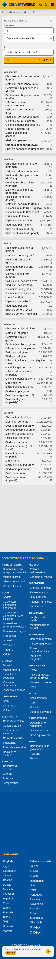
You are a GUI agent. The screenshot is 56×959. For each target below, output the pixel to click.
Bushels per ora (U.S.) (18, 309)
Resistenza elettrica (9, 753)
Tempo (34, 758)
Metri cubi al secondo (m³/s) (22, 84)
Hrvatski (8, 926)
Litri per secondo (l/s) (17, 128)
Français (8, 912)
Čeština (7, 880)
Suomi (7, 907)
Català (7, 875)
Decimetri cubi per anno (19, 425)
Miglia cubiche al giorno (19, 386)
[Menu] (52, 4)
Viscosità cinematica (9, 684)
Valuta (6, 654)
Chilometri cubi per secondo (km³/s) (22, 78)
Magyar (7, 930)
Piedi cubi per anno (16, 442)
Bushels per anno (15, 473)
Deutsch (8, 889)
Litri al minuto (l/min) (17, 216)
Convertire (9, 25)
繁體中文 (35, 932)
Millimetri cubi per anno (19, 433)
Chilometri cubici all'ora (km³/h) (19, 249)
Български (9, 870)
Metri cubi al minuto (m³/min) (22, 171)
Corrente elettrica (13, 738)
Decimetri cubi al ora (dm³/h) (17, 261)
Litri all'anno (12, 460)
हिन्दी (5, 921)
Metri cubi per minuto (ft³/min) (22, 204)
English (11, 952)
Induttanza (9, 742)
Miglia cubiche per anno (19, 464)
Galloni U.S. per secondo (20, 120)
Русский (35, 899)
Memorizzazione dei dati (39, 626)
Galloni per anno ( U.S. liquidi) (19, 448)
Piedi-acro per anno (17, 469)
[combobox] (26, 38)
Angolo (7, 597)
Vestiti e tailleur (12, 586)
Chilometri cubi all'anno (19, 417)
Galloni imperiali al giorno (20, 378)
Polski (33, 890)
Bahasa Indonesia (40, 861)
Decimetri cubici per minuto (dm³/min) (21, 177)
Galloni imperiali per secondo (22, 124)
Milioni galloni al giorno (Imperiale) (19, 373)
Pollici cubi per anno (17, 437)
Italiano (34, 866)
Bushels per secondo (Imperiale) (24, 148)
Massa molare (11, 669)
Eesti (6, 903)
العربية (6, 866)
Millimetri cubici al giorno (20, 348)
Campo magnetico (41, 638)
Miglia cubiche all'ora (17, 301)
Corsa (33, 702)
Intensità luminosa (41, 601)
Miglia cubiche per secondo (16, 134)
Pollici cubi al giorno (17, 352)
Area (6, 700)
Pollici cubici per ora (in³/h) (21, 281)
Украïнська (36, 917)
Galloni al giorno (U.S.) (19, 367)
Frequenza (9, 635)
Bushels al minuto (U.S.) (19, 229)
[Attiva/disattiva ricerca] (40, 4)
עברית (6, 917)
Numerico (8, 640)
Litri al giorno (13, 382)
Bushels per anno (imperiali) (15, 479)
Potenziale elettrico (14, 747)
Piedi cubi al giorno (16, 356)
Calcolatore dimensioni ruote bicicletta (13, 615)
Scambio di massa (41, 576)
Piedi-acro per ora (16, 305)
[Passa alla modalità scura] (46, 4)
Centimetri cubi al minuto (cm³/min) (20, 184)
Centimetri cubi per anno (20, 429)
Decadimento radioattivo (38, 724)
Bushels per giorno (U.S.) (20, 395)
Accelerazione (38, 697)
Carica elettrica (12, 725)
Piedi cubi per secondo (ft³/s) (22, 116)
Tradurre (8, 649)
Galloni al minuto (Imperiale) (22, 212)
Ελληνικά (8, 893)
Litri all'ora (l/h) (14, 297)
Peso (33, 687)
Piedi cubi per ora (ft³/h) (19, 285)
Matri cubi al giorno (16, 333)
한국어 (34, 876)
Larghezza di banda (37, 619)
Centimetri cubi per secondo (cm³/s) (22, 97)
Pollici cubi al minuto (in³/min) (17, 198)
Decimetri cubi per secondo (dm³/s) (21, 90)
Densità (7, 665)
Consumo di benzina (10, 768)
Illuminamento (38, 597)
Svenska (35, 908)
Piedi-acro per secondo (19, 140)
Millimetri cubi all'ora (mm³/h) (17, 275)
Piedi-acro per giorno (17, 391)
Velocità (34, 707)
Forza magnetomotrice (39, 650)
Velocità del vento (40, 711)
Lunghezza (9, 705)
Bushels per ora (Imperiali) (21, 313)
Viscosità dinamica (14, 690)
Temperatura (10, 783)
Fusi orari (35, 753)
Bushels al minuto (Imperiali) (22, 233)
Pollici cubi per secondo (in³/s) (19, 111)
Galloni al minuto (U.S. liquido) (23, 208)
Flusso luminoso (39, 592)
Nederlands (37, 880)
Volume (7, 710)
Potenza (8, 778)
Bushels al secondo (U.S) (21, 144)
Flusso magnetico (40, 643)
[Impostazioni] (51, 20)
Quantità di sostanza (9, 676)
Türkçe (34, 913)
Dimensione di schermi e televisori (14, 625)
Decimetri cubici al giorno (16, 339)
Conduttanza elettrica (10, 732)
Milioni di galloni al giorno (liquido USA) (25, 362)
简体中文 (35, 927)
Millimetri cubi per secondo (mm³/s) (15, 104)
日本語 (34, 870)
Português (36, 894)
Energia (7, 773)
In (5, 47)
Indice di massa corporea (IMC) (39, 676)
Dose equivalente (40, 735)
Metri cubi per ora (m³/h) (19, 255)
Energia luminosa (40, 587)
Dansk (7, 884)
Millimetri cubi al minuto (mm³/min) (19, 191)
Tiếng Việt (36, 922)
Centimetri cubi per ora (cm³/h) (19, 268)
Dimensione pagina (14, 631)
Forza (33, 670)
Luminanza (36, 606)
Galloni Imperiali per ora (19, 293)
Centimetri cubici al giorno (20, 344)
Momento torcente (41, 682)
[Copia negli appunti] (7, 60)
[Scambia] (51, 45)
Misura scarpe (11, 576)
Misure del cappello (14, 581)
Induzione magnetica (36, 658)
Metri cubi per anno (16, 421)
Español (8, 898)
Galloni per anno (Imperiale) (15, 455)
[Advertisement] (28, 517)
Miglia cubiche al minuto (19, 220)
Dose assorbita (39, 730)
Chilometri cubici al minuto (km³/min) (21, 165)
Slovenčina (36, 903)
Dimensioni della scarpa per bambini (14, 571)
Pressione (9, 645)
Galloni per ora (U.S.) (18, 289)
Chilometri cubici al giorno (20, 328)
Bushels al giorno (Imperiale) (15, 401)
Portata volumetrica (37, 571)
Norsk (33, 885)
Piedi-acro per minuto (18, 224)
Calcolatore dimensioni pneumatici (10, 604)
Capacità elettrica (13, 721)
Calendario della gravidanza (39, 748)
